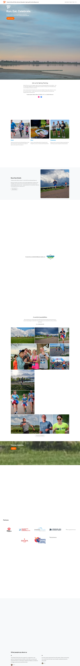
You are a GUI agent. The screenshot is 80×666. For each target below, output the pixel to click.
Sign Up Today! (10, 18)
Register (13, 448)
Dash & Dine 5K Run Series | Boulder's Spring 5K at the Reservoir (23, 2)
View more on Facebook (40, 435)
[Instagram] (39, 97)
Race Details (14, 189)
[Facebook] (41, 97)
